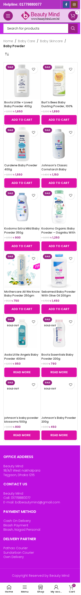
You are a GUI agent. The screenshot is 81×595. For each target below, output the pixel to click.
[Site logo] (40, 15)
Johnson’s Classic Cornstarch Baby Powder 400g (54, 169)
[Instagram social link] (74, 4)
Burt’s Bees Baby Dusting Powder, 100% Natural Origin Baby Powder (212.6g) (57, 108)
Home (8, 41)
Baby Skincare (51, 41)
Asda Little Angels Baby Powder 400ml (21, 357)
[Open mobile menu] (8, 15)
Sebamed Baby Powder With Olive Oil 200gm (58, 294)
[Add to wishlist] (34, 69)
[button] (22, 120)
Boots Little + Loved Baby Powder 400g (18, 104)
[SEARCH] (73, 28)
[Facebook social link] (66, 4)
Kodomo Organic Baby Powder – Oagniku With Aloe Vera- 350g (58, 232)
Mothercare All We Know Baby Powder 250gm (22, 294)
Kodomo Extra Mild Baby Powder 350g (22, 230)
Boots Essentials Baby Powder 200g (57, 357)
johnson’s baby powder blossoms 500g (21, 420)
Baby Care (26, 41)
